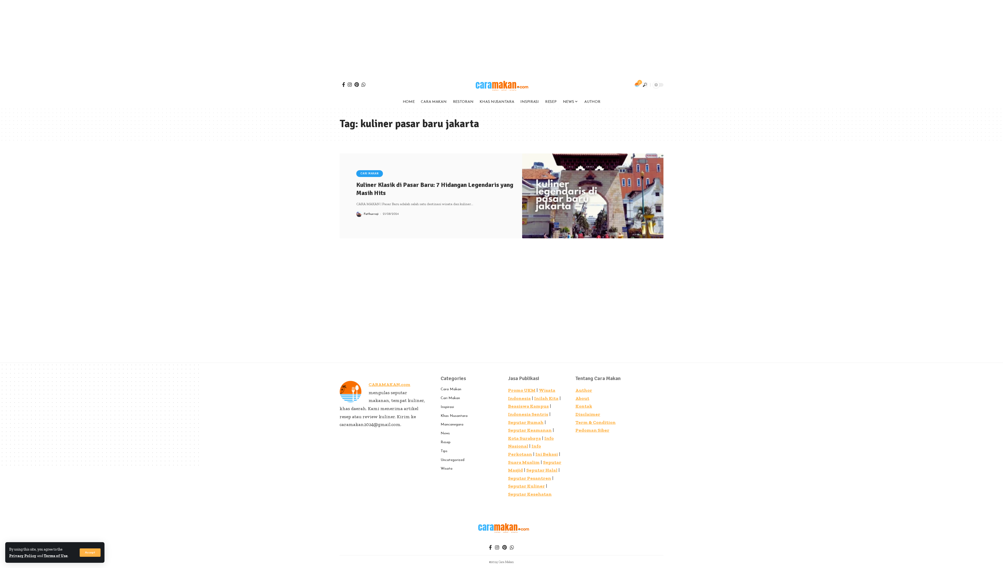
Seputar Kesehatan (530, 494)
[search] (645, 84)
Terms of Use (56, 555)
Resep (446, 442)
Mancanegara (452, 425)
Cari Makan (369, 173)
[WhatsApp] (363, 84)
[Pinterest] (356, 84)
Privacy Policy (22, 555)
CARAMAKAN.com (389, 384)
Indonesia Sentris (528, 414)
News (445, 433)
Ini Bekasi (546, 454)
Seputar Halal (541, 470)
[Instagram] (349, 84)
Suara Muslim (524, 462)
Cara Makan (451, 389)
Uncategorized (452, 460)
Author (583, 390)
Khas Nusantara (454, 416)
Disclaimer (587, 414)
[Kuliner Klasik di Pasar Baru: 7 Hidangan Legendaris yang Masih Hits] (593, 195)
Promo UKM (521, 390)
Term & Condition (595, 422)
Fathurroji (371, 214)
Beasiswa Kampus (528, 406)
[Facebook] (343, 84)
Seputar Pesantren (529, 478)
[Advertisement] (156, 36)
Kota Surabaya (524, 438)
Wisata (446, 469)
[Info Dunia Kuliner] (501, 85)
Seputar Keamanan (530, 430)
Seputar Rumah (526, 422)
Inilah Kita (546, 398)
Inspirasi (447, 407)
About (582, 398)
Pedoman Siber (592, 430)
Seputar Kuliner (526, 486)
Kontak (583, 406)
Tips (444, 451)
